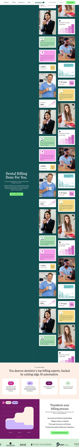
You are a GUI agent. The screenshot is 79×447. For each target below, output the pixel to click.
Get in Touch (71, 2)
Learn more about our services (59, 432)
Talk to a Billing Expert (16, 194)
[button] (6, 2)
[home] (39, 2)
